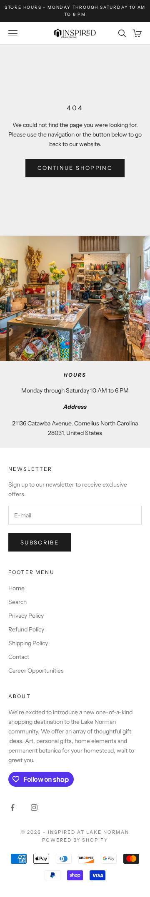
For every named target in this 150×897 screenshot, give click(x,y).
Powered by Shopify (75, 840)
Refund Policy (26, 629)
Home (16, 588)
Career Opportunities (36, 670)
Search (17, 602)
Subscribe (39, 542)
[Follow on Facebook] (12, 807)
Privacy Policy (26, 615)
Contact (18, 657)
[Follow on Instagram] (34, 807)
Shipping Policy (28, 643)
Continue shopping (75, 167)
